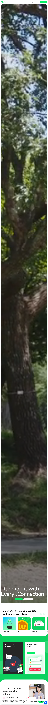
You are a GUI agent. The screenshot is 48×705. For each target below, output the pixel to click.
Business (27, 2)
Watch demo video (28, 599)
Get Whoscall (18, 599)
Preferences (31, 701)
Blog (32, 2)
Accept (41, 701)
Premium (22, 2)
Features (17, 2)
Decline (35, 701)
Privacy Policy (14, 702)
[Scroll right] (44, 614)
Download (43, 2)
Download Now (31, 652)
